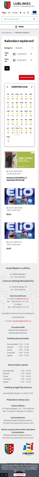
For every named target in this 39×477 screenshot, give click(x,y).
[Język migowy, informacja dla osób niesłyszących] (24, 13)
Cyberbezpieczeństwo (17, 333)
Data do (6, 60)
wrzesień (31, 87)
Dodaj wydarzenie (26, 77)
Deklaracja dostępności (18, 330)
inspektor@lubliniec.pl (21, 321)
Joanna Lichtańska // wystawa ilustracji (16, 178)
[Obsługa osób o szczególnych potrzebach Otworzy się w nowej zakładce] (28, 13)
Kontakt (15, 13)
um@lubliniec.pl (21, 299)
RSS (9, 13)
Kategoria (8, 48)
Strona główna (7, 33)
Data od (6, 54)
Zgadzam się (19, 475)
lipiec (7, 87)
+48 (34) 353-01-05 (19, 307)
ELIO (8, 214)
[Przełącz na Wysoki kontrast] (21, 12)
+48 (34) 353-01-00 (19, 301)
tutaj (32, 467)
